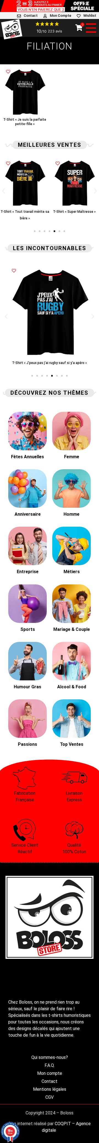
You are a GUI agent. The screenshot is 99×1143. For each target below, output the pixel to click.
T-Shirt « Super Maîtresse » (25, 212)
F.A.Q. (50, 1065)
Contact (31, 15)
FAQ (93, 3)
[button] (3, 190)
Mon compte (49, 1073)
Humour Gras (27, 686)
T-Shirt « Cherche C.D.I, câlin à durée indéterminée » (56, 363)
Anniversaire (28, 514)
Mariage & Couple (71, 629)
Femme (71, 456)
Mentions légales (49, 1089)
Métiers (72, 571)
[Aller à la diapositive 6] (59, 231)
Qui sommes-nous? (49, 1057)
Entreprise (27, 571)
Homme (71, 514)
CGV (49, 1097)
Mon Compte (60, 15)
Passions (27, 744)
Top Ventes (71, 744)
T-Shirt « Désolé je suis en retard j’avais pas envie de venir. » (74, 218)
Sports (27, 629)
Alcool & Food (71, 686)
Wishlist (89, 15)
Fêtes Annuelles (27, 456)
